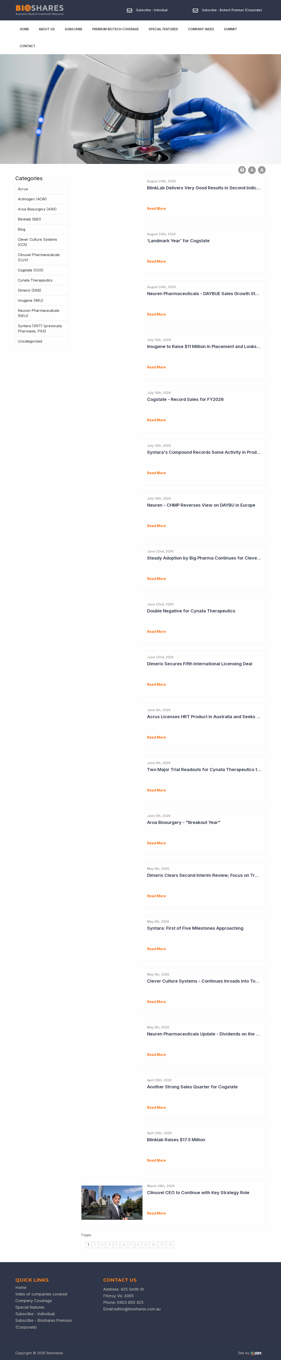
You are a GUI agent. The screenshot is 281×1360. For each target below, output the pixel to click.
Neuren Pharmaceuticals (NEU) (38, 313)
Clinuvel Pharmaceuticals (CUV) (39, 257)
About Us (47, 29)
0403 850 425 (130, 1302)
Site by (244, 1353)
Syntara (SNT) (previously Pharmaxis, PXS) (40, 328)
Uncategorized (30, 341)
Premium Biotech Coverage (115, 29)
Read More (156, 208)
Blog (21, 229)
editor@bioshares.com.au (137, 1309)
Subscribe (73, 29)
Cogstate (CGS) (30, 270)
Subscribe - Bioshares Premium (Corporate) (43, 1323)
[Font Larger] (262, 170)
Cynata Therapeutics (35, 280)
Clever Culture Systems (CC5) (37, 242)
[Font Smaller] (252, 170)
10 (153, 1244)
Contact (27, 46)
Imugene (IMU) (30, 300)
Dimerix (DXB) (29, 290)
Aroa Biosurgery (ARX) (37, 209)
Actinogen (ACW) (32, 199)
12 (170, 1244)
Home (24, 29)
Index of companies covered (41, 1294)
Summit (230, 29)
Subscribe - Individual (35, 1314)
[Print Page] (242, 170)
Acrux (23, 189)
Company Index (201, 29)
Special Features (163, 29)
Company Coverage (33, 1300)
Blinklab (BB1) (29, 219)
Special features (29, 1307)
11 (162, 1244)
